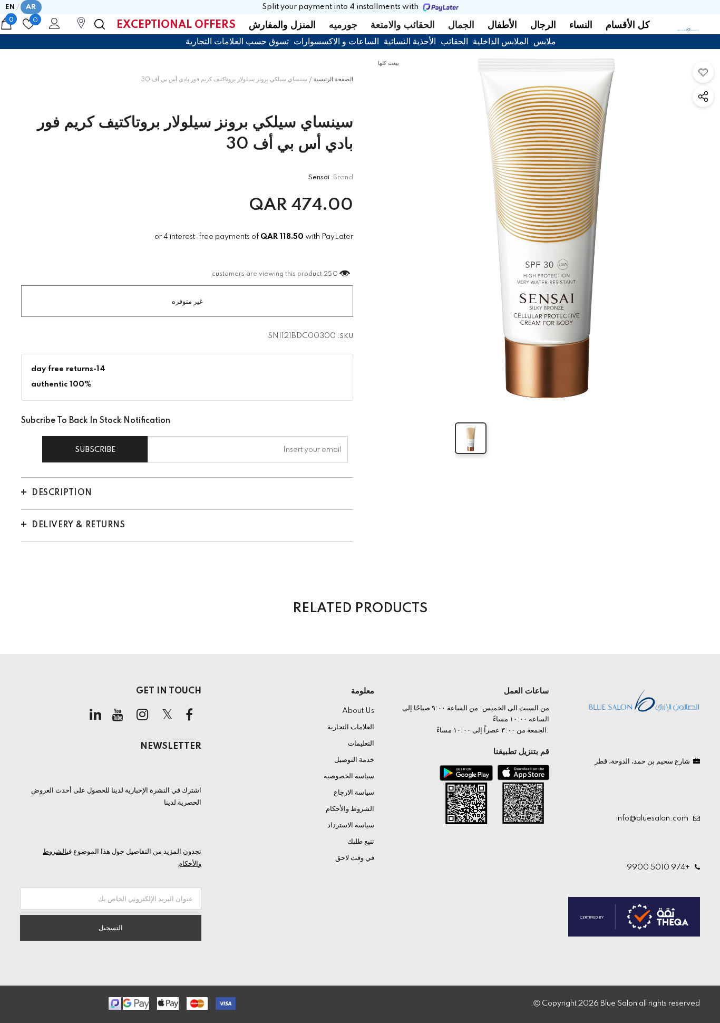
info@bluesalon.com (654, 818)
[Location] (81, 28)
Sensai (318, 177)
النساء (580, 25)
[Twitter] (167, 715)
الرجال (543, 25)
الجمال (461, 25)
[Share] (703, 96)
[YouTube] (117, 715)
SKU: (345, 336)
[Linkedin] (95, 715)
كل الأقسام (628, 25)
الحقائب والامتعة (403, 25)
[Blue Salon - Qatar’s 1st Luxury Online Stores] (688, 28)
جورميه (343, 25)
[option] (547, 228)
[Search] (100, 24)
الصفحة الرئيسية (333, 79)
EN (10, 7)
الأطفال (502, 25)
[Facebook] (189, 715)
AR (31, 7)
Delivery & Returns (78, 525)
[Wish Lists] (703, 72)
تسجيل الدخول (52, 26)
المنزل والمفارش (282, 25)
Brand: (342, 177)
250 (331, 274)
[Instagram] (142, 715)
